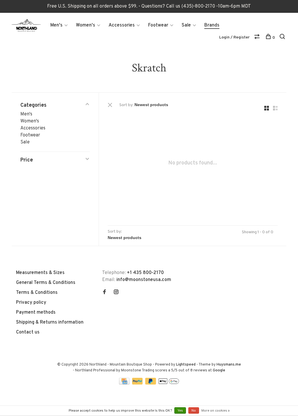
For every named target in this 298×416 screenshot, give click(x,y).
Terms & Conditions (37, 293)
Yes (180, 410)
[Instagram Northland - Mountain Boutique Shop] (116, 293)
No (193, 410)
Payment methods (36, 312)
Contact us (28, 332)
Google (219, 370)
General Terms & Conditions (45, 283)
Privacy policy (31, 303)
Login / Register (234, 37)
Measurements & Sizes (40, 273)
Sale (186, 25)
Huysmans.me (229, 364)
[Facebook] (104, 293)
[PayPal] (138, 383)
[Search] (283, 37)
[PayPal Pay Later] (151, 383)
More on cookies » (215, 410)
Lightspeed (186, 364)
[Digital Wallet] (169, 383)
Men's (56, 25)
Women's (85, 25)
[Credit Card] (125, 383)
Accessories (122, 25)
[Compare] (257, 37)
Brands (211, 25)
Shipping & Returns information (50, 322)
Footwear (158, 25)
